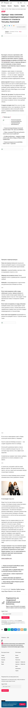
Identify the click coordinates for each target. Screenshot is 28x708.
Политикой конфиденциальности (9, 704)
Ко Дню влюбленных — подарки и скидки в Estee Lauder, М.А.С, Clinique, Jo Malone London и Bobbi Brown (14, 138)
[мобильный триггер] (2, 3)
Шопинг (19, 591)
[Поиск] (18, 3)
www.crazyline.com (6, 558)
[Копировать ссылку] (5, 28)
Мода (3, 11)
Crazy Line (13, 589)
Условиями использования (8, 705)
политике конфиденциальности (9, 622)
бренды (22, 589)
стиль (14, 591)
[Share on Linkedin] (12, 629)
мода (2, 591)
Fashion (18, 589)
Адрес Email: (4, 611)
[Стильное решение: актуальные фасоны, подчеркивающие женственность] (6, 122)
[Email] (14, 26)
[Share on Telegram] (12, 26)
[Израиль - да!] (8, 3)
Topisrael (7, 31)
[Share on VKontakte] (9, 26)
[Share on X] (5, 26)
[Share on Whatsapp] (7, 26)
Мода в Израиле (9, 591)
